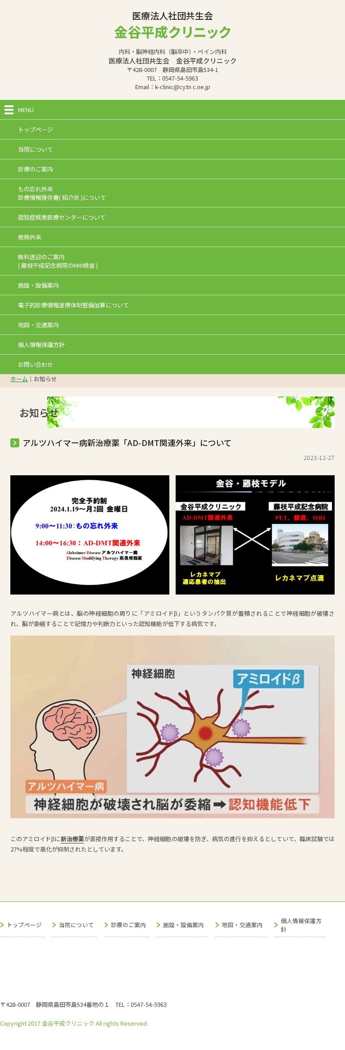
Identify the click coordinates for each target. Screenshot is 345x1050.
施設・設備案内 (38, 285)
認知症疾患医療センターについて (62, 217)
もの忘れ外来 (62, 193)
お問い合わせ (35, 364)
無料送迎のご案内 (58, 261)
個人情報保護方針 (41, 344)
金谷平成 (172, 31)
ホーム (19, 378)
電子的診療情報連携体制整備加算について (73, 305)
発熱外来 (29, 237)
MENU (26, 109)
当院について (35, 149)
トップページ (35, 129)
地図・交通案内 (38, 324)
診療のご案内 (35, 169)
